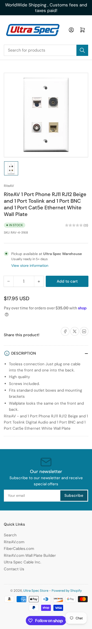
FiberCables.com (19, 548)
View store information (29, 265)
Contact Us (14, 569)
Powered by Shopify (67, 590)
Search (10, 535)
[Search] (82, 50)
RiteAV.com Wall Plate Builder (30, 555)
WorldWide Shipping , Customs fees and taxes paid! (46, 7)
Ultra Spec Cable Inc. (22, 562)
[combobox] (46, 50)
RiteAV (9, 186)
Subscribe (73, 495)
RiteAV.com (14, 542)
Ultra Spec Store (35, 590)
